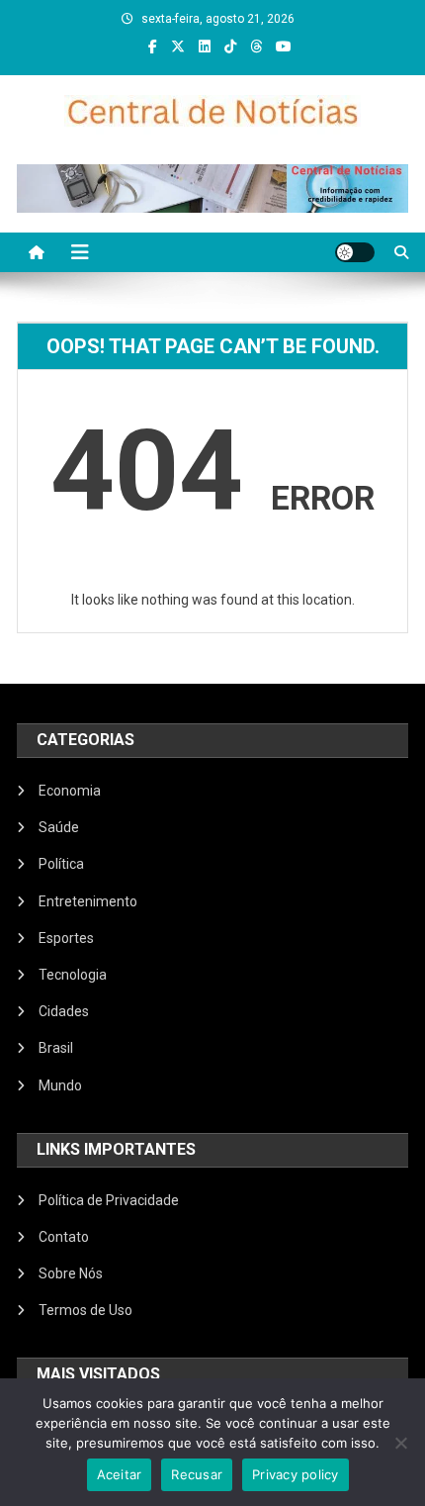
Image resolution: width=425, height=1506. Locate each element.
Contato (64, 1237)
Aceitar (119, 1474)
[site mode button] (355, 252)
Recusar (196, 1474)
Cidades (64, 1011)
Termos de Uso (85, 1310)
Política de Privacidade (109, 1200)
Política (61, 864)
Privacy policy (295, 1474)
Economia (70, 791)
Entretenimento (88, 901)
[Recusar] (400, 1443)
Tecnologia (73, 975)
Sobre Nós (71, 1273)
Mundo (60, 1085)
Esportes (66, 938)
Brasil (56, 1048)
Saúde (59, 827)
